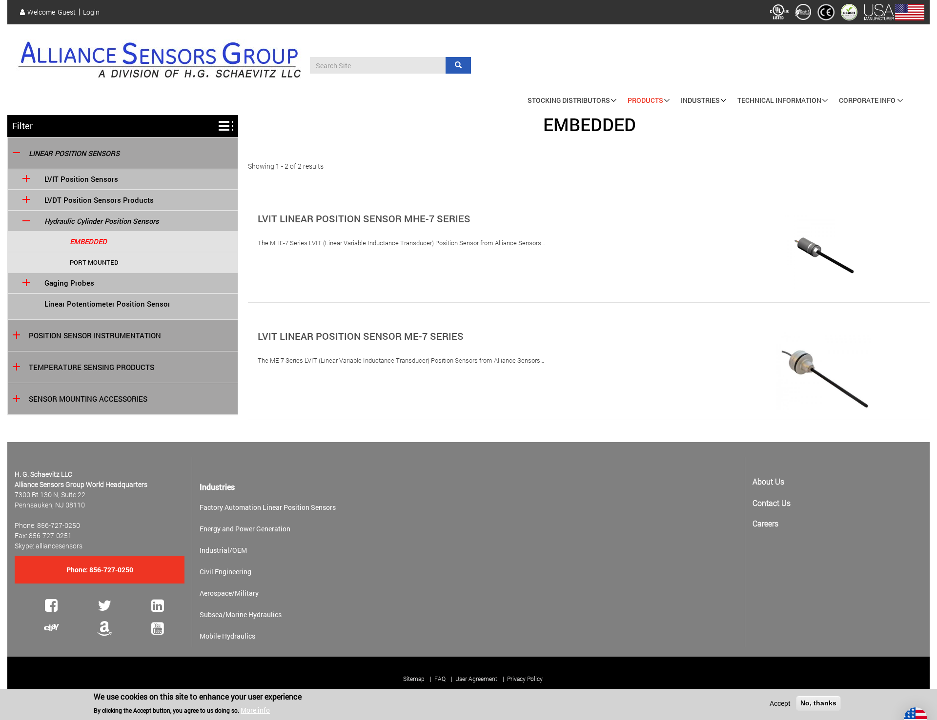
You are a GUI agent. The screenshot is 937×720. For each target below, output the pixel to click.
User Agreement (476, 678)
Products (645, 100)
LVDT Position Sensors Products (99, 200)
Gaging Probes (69, 283)
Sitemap (414, 678)
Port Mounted (94, 262)
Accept (780, 703)
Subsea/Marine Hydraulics (241, 614)
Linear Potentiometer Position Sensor (107, 304)
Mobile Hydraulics (227, 636)
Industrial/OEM (223, 550)
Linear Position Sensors (74, 153)
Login (91, 12)
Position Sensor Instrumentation (95, 335)
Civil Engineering (225, 571)
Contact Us (772, 503)
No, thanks (818, 703)
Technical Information (779, 100)
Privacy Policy (525, 678)
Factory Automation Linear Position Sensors (268, 507)
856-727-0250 (111, 569)
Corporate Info (867, 100)
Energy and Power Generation (245, 528)
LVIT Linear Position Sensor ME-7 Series (361, 336)
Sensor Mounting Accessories (88, 399)
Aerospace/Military (229, 593)
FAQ (440, 678)
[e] (51, 627)
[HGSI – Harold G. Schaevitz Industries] (158, 61)
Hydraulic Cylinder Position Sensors (101, 221)
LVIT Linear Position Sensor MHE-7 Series (364, 218)
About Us (768, 481)
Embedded (88, 241)
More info (255, 709)
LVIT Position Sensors (81, 179)
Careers (765, 523)
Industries (700, 100)
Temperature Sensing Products (91, 367)
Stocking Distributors (569, 100)
